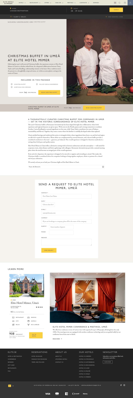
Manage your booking (39, 359)
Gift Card (11, 365)
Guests (43, 226)
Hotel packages (37, 356)
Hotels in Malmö (84, 371)
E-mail (43, 209)
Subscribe (107, 362)
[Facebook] (121, 385)
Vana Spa (58, 2)
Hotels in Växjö (84, 374)
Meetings (70, 2)
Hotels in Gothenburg (87, 362)
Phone (43, 232)
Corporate (83, 2)
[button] (119, 2)
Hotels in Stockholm (86, 359)
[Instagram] (124, 385)
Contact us (59, 362)
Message (44, 237)
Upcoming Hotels (61, 359)
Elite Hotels (12, 22)
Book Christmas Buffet (49, 92)
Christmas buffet (23, 22)
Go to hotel (34, 335)
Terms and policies (38, 362)
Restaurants (34, 2)
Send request (48, 250)
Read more (56, 338)
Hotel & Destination (15, 356)
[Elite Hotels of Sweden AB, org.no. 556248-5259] (8, 3)
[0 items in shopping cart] (125, 2)
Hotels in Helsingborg (87, 365)
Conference (12, 359)
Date (43, 201)
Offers (47, 2)
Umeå (31, 22)
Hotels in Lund (84, 368)
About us (58, 356)
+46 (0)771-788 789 (73, 385)
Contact (44, 192)
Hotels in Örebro (85, 377)
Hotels (21, 2)
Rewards (96, 2)
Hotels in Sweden (85, 356)
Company (44, 218)
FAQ (9, 371)
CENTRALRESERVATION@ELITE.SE (91, 385)
